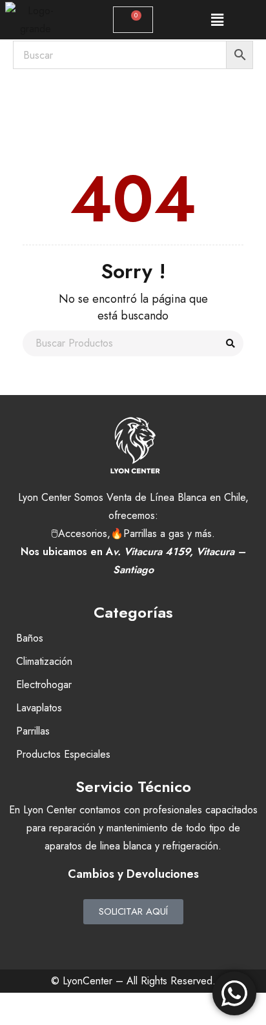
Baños (29, 638)
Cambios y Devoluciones (133, 874)
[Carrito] (133, 19)
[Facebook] (97, 940)
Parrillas (33, 731)
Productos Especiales (63, 754)
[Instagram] (133, 940)
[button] (217, 20)
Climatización (44, 661)
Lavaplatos (39, 707)
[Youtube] (168, 940)
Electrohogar (44, 684)
